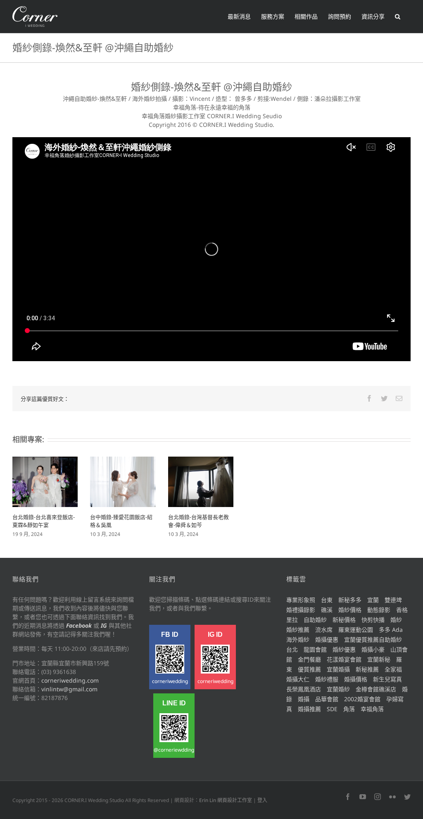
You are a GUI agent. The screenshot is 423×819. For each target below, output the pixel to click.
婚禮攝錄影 (300, 610)
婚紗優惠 (344, 649)
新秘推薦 (367, 669)
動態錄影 (378, 610)
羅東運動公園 (355, 629)
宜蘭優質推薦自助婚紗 (373, 639)
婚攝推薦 (309, 709)
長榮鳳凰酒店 (303, 689)
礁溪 (327, 610)
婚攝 (303, 699)
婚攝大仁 (297, 679)
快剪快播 (373, 620)
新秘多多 (349, 600)
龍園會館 (315, 649)
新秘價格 (344, 620)
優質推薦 (309, 669)
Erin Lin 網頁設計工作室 (225, 800)
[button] (397, 16)
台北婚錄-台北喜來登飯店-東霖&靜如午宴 (43, 521)
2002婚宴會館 (362, 699)
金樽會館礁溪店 (376, 689)
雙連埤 (393, 600)
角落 (349, 709)
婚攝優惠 (326, 639)
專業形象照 (300, 600)
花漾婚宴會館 (344, 659)
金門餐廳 (309, 659)
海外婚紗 (297, 639)
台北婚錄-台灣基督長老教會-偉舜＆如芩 (198, 521)
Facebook (79, 625)
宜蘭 (373, 600)
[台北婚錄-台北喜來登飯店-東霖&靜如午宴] (45, 481)
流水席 (324, 629)
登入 (262, 800)
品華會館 (326, 699)
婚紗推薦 (297, 629)
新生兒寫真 (387, 679)
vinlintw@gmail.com (69, 689)
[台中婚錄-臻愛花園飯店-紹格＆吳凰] (122, 481)
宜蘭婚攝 (338, 669)
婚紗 (396, 620)
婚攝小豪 (373, 649)
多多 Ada (391, 629)
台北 (292, 649)
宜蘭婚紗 (338, 689)
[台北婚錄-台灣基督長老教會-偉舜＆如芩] (200, 481)
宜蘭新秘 (378, 659)
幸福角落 (372, 709)
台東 (327, 600)
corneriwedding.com (70, 680)
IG (104, 625)
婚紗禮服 (326, 679)
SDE (332, 709)
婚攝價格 (355, 679)
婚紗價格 (349, 610)
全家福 (393, 669)
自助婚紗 (315, 620)
